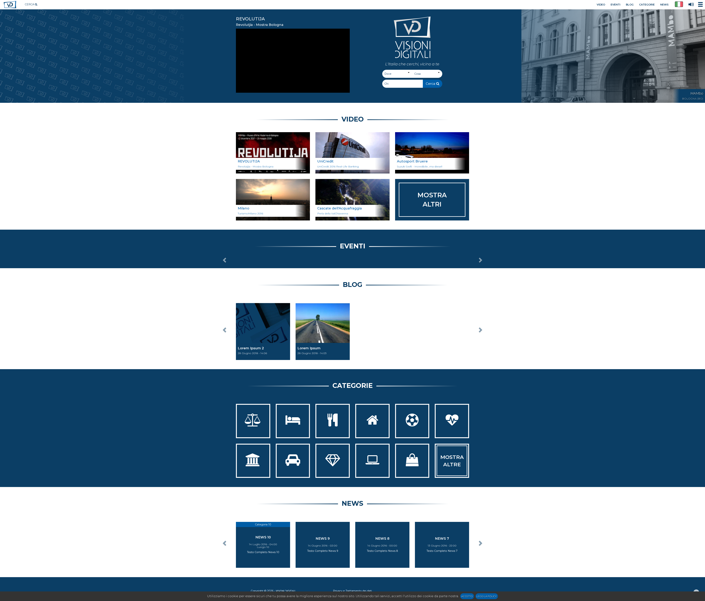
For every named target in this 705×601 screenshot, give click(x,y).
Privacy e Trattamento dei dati (352, 591)
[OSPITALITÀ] (293, 421)
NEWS (664, 4)
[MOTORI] (293, 461)
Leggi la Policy (487, 596)
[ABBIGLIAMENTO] (412, 461)
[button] (679, 4)
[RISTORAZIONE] (332, 421)
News (352, 503)
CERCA (30, 4)
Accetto (467, 596)
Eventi (352, 246)
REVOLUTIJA (250, 18)
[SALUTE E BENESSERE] (452, 421)
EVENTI (615, 4)
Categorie (352, 385)
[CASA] (372, 421)
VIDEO (601, 4)
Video (352, 119)
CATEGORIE (647, 4)
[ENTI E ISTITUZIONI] (253, 421)
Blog (352, 284)
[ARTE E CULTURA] (253, 461)
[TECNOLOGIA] (372, 461)
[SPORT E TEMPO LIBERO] (412, 421)
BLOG (630, 4)
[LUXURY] (332, 461)
